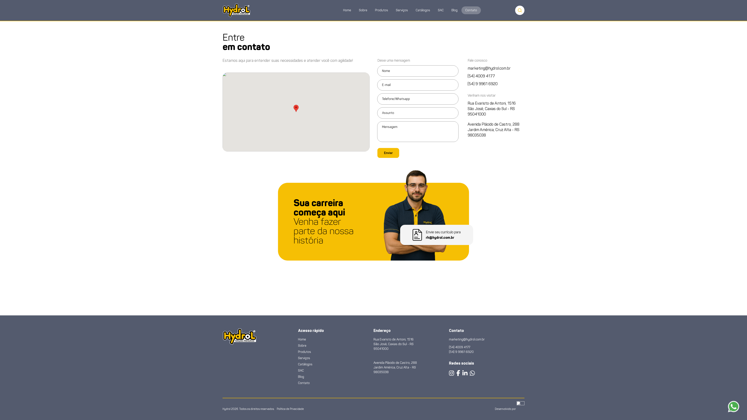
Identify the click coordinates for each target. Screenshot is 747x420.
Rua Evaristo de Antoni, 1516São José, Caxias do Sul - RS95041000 (492, 108)
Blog (455, 10)
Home (347, 10)
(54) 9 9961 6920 (483, 83)
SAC (441, 10)
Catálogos (423, 10)
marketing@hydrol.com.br (489, 68)
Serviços (402, 10)
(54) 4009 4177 (481, 76)
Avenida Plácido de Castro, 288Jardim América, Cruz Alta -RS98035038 (395, 367)
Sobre (363, 10)
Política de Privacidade (290, 409)
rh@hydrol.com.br (440, 237)
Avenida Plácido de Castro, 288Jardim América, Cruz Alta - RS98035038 (493, 129)
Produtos (381, 10)
